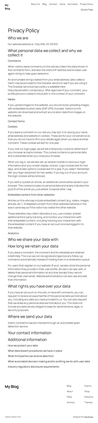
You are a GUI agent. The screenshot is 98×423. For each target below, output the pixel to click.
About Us (35, 4)
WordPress (89, 417)
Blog (44, 4)
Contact (53, 4)
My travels (73, 4)
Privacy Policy (86, 4)
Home (62, 4)
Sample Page (87, 9)
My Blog (7, 6)
